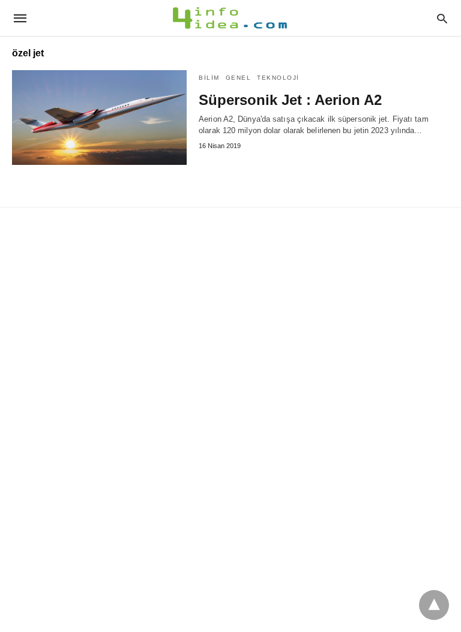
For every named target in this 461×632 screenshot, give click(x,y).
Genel (239, 77)
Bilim (209, 77)
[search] (442, 18)
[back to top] (434, 605)
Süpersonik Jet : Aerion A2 (290, 100)
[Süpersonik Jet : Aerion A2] (99, 117)
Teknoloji (278, 77)
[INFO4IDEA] (230, 18)
